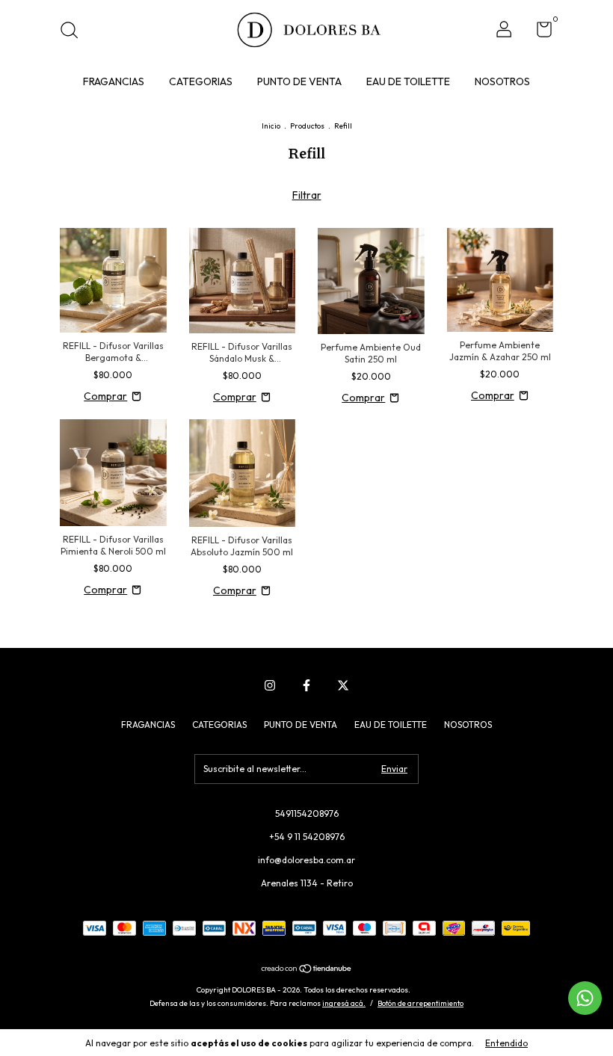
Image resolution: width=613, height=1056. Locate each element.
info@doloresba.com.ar (306, 859)
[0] (538, 32)
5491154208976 (307, 813)
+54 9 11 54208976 (307, 836)
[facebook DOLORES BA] (306, 685)
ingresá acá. (344, 1003)
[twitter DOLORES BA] (343, 685)
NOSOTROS (502, 81)
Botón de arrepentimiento (420, 1003)
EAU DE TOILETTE (408, 81)
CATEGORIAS (200, 81)
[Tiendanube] (307, 969)
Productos (307, 126)
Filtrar (306, 195)
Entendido (506, 1043)
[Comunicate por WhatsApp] (585, 998)
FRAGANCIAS (113, 81)
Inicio (271, 126)
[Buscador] (74, 32)
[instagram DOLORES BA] (270, 685)
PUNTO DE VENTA (299, 81)
